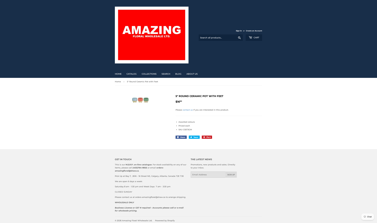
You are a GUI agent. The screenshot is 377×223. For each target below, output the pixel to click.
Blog (178, 74)
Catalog (132, 74)
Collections (149, 74)
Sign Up (231, 175)
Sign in (239, 31)
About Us (192, 74)
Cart (256, 37)
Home (118, 74)
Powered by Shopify (165, 220)
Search (166, 74)
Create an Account (254, 31)
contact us (188, 110)
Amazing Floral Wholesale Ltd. (137, 220)
